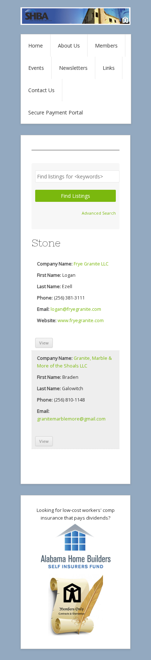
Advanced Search (99, 213)
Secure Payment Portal (55, 112)
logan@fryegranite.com (76, 309)
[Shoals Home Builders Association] (75, 22)
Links (109, 67)
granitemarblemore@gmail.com (71, 419)
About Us (69, 45)
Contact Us (41, 90)
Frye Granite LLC (91, 264)
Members (106, 45)
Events (36, 67)
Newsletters (73, 67)
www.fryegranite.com (81, 320)
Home (35, 45)
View (44, 343)
